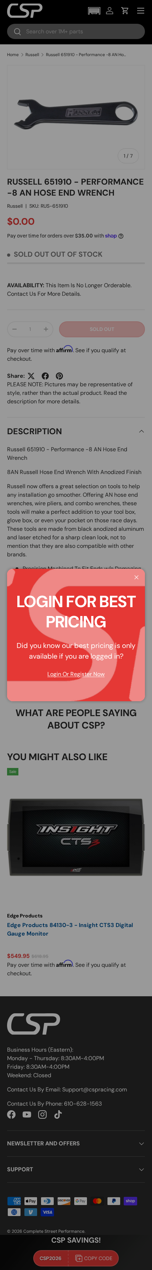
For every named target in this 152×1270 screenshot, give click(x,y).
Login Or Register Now (76, 674)
